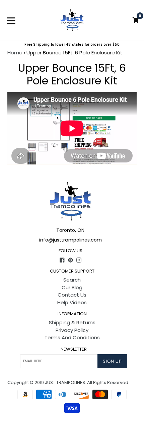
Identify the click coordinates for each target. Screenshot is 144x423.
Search (72, 279)
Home (14, 52)
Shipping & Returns (72, 322)
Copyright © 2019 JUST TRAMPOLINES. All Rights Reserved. (68, 382)
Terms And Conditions (72, 337)
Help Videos (72, 302)
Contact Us (72, 294)
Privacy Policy (72, 330)
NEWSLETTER (74, 349)
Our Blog (72, 287)
